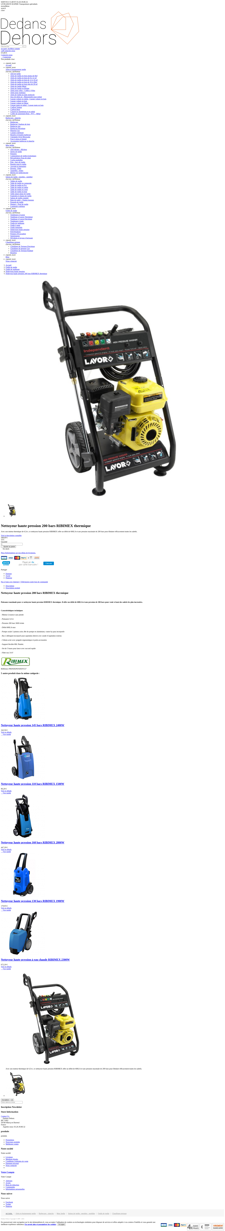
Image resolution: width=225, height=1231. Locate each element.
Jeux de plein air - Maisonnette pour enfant (26, 97)
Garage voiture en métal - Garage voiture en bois (28, 99)
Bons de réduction (12, 1185)
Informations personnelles (15, 1189)
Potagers (13, 154)
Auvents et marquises (18, 166)
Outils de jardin (103, 1213)
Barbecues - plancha (46, 1213)
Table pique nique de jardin (20, 194)
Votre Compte (7, 1172)
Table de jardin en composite (21, 183)
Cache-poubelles (16, 160)
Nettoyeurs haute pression (19, 230)
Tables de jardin (16, 181)
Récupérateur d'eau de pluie (20, 158)
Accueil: (9, 1213)
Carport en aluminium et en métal (22, 112)
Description (10, 586)
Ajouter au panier (8, 547)
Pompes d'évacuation (18, 234)
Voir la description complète (11, 535)
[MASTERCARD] (177, 1226)
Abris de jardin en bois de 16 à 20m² (23, 82)
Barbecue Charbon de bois (20, 124)
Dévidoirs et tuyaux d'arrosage (21, 238)
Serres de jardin (16, 152)
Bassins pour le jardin (18, 164)
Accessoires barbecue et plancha (22, 141)
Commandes (10, 1187)
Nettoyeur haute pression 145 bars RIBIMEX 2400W (32, 725)
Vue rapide (6, 734)
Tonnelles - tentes (16, 171)
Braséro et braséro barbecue (20, 135)
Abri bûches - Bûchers (18, 150)
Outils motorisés (16, 227)
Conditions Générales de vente (17, 1161)
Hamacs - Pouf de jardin (19, 204)
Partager (9, 574)
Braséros (13, 253)
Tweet (8, 576)
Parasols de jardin (16, 202)
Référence (5, 669)
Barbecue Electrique (17, 128)
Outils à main (15, 225)
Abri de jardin (15, 74)
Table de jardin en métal (19, 187)
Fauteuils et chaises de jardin (20, 196)
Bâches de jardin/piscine (19, 173)
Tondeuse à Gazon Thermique (21, 217)
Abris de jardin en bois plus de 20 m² (24, 84)
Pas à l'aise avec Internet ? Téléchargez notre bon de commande (24, 582)
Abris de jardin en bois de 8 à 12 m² (23, 78)
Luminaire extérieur (17, 206)
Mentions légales (12, 1159)
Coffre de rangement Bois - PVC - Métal (25, 114)
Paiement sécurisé (12, 1163)
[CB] (164, 1226)
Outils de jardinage (17, 223)
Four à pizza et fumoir (18, 139)
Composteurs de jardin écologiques (23, 156)
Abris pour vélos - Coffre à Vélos (22, 91)
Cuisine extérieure (17, 133)
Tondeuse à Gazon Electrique (21, 219)
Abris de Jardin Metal (18, 86)
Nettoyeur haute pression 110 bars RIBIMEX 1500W (32, 783)
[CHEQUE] (206, 1230)
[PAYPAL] (183, 1226)
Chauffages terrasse (119, 1213)
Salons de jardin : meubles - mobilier (81, 1213)
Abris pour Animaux (18, 93)
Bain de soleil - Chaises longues (22, 200)
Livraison (9, 1157)
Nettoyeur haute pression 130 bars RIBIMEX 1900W (32, 900)
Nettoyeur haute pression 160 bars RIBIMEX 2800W (32, 842)
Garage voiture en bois (18, 101)
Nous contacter (11, 1166)
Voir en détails (6, 732)
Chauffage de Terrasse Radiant (21, 251)
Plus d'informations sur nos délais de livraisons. (18, 553)
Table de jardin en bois (18, 192)
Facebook (9, 1202)
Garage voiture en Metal (19, 103)
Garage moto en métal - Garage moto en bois (26, 105)
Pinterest (9, 578)
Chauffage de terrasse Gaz (20, 249)
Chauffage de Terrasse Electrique (22, 246)
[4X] (193, 1230)
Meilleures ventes (12, 1144)
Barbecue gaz (15, 126)
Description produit (13, 588)
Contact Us (5, 1116)
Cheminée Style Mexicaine (20, 137)
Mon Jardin (61, 1213)
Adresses (9, 1181)
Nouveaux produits (13, 1142)
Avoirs (8, 1183)
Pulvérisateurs (15, 232)
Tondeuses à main (17, 221)
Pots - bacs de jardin (17, 162)
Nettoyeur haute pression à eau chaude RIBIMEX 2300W (35, 959)
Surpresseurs (15, 236)
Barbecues (14, 122)
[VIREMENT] (218, 1230)
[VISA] (170, 1226)
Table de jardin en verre (19, 190)
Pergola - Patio (15, 168)
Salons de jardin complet (19, 198)
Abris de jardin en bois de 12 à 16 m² (24, 80)
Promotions (10, 1140)
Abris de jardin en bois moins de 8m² (24, 76)
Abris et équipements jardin (25, 1213)
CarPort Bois (15, 109)
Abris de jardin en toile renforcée (22, 95)
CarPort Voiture (16, 107)
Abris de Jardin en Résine (19, 88)
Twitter (8, 1204)
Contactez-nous (8, 51)
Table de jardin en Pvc (18, 185)
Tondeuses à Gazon (17, 215)
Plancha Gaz (15, 131)
